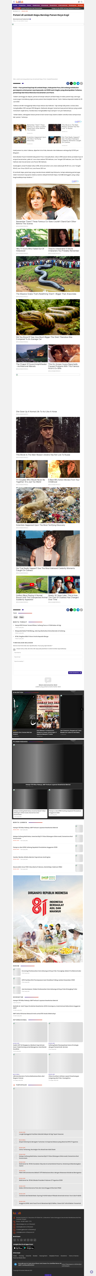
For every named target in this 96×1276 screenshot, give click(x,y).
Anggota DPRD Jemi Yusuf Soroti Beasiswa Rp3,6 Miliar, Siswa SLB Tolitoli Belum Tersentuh (50, 1203)
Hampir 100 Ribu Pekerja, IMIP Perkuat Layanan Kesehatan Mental (48, 785)
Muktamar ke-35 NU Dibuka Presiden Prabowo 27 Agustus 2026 (41, 1180)
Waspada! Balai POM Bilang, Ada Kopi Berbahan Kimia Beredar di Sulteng (40, 631)
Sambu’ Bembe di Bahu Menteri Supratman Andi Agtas (31, 857)
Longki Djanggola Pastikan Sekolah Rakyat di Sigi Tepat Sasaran (41, 1134)
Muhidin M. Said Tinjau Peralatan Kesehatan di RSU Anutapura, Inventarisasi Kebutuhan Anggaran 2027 (46, 1007)
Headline (25, 11)
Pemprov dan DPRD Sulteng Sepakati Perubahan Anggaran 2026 (30, 8)
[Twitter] (71, 83)
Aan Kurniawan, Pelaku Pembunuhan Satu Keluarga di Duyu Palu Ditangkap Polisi (49, 989)
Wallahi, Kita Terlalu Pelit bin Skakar (22, 733)
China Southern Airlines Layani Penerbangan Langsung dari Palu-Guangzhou (64, 1077)
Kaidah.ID (16, 11)
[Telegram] (78, 83)
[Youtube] (31, 1240)
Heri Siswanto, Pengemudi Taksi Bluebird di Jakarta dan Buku (70, 731)
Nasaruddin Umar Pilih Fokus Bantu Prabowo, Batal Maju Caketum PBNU (37, 867)
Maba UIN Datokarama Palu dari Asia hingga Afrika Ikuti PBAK (40, 1188)
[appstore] (18, 1249)
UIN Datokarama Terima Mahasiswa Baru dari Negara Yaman (29, 1077)
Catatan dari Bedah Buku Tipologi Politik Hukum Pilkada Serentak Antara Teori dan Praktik (50, 1196)
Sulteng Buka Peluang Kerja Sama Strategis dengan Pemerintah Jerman (63, 1046)
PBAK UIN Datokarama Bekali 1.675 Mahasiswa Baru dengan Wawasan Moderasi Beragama (50, 1173)
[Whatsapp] (21, 1240)
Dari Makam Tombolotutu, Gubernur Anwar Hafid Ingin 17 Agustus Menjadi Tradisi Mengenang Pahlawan (47, 733)
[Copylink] (81, 83)
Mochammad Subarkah (21, 19)
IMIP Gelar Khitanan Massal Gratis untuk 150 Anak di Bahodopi (34, 1014)
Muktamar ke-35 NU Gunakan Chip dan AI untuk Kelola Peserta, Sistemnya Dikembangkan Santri (50, 1165)
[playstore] (28, 1249)
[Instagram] (28, 1240)
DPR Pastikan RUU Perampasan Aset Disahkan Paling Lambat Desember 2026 (48, 980)
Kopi (15, 617)
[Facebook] (67, 83)
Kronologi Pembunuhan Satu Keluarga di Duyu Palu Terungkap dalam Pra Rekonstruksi (51, 971)
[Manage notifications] (91, 1271)
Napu (21, 617)
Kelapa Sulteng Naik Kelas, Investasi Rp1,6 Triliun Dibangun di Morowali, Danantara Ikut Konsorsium (30, 812)
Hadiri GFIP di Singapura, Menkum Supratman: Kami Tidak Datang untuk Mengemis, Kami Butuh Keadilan (29, 1047)
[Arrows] (14, 709)
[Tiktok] (34, 1240)
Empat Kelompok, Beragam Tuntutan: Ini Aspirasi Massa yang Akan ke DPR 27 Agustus (48, 1142)
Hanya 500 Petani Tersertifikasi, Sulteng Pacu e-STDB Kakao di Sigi (38, 625)
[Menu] (14, 1)
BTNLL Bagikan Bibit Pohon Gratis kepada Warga (31, 636)
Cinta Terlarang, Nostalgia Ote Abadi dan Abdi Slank (37, 1149)
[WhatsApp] (74, 83)
